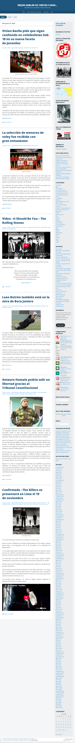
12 (70, 722)
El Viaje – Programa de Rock (63, 208)
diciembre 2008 (59, 691)
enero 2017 (58, 532)
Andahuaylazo (43, 392)
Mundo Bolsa (59, 232)
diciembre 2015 (59, 554)
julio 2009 (58, 679)
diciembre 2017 (59, 514)
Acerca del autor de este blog (34, 12)
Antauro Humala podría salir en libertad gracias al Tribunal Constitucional (26, 384)
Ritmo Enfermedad (60, 295)
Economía (58, 206)
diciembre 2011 (59, 632)
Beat (14, 227)
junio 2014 (58, 583)
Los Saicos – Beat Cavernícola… (65, 374)
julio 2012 (58, 621)
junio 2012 (58, 622)
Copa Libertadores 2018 (62, 191)
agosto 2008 (59, 697)
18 (68, 724)
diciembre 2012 (59, 612)
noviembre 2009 (60, 673)
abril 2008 (58, 704)
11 (68, 722)
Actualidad (15, 47)
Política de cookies (34, 740)
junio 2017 (58, 524)
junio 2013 (58, 603)
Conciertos (29, 504)
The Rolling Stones (11, 228)
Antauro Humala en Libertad (17, 394)
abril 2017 (58, 527)
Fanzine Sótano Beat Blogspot (63, 268)
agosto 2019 (59, 482)
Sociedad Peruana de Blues (62, 301)
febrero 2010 (59, 668)
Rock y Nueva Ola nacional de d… (65, 364)
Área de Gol (59, 249)
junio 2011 (58, 642)
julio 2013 (58, 601)
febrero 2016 (59, 550)
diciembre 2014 (59, 573)
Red (52, 12)
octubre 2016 (59, 537)
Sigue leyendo (7, 118)
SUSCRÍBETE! (60, 310)
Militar (57, 231)
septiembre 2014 (60, 578)
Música (17, 227)
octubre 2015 (59, 557)
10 (65, 722)
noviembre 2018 (60, 496)
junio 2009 (58, 681)
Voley (57, 242)
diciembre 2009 (59, 671)
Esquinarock (59, 267)
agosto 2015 (59, 560)
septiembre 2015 (60, 558)
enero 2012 (58, 630)
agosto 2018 (59, 501)
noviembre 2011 (60, 634)
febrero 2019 (59, 491)
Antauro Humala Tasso (30, 394)
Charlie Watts (44, 227)
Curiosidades (59, 198)
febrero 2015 (59, 570)
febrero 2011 (59, 648)
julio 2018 (58, 503)
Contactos (45, 12)
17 (65, 724)
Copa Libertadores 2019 (62, 193)
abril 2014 (58, 586)
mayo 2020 (58, 473)
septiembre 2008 (60, 696)
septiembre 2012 (60, 617)
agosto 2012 (59, 619)
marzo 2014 (59, 588)
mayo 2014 (58, 585)
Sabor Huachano (60, 296)
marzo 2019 (59, 490)
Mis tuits (58, 34)
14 (59, 724)
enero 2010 (58, 670)
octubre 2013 (59, 596)
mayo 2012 (58, 624)
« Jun (57, 734)
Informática (59, 221)
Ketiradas (58, 281)
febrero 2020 (59, 477)
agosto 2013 (59, 599)
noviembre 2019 (60, 480)
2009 (9, 17)
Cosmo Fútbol (59, 255)
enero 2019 (58, 493)
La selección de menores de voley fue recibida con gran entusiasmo (23, 137)
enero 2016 (58, 552)
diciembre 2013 (59, 593)
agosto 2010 (59, 658)
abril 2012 (58, 625)
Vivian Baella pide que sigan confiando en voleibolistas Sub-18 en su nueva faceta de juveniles (25, 37)
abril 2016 (58, 547)
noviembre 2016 (60, 536)
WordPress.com (60, 304)
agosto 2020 (59, 472)
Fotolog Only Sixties (61, 280)
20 (56, 727)
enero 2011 (58, 650)
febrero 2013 (59, 609)
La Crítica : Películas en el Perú (63, 283)
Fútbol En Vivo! (60, 214)
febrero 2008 (59, 707)
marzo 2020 (59, 475)
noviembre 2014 (60, 575)
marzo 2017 (59, 529)
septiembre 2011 (60, 637)
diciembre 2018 (59, 495)
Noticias (33, 47)
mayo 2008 (58, 702)
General (58, 218)
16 (63, 724)
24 (65, 727)
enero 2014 (58, 591)
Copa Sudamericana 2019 (62, 195)
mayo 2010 (58, 663)
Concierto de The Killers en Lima (18, 504)
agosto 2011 (59, 638)
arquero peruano (8, 307)
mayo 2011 (58, 643)
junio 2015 (58, 563)
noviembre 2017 (60, 516)
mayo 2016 (58, 545)
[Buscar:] (62, 400)
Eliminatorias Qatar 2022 (62, 209)
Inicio (23, 12)
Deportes (21, 47)
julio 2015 (58, 562)
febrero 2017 (59, 531)
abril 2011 (58, 645)
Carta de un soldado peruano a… (65, 384)
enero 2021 (58, 470)
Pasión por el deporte (61, 291)
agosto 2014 (59, 580)
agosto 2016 (59, 540)
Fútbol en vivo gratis (61, 277)
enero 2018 (58, 513)
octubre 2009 (59, 674)
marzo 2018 (59, 509)
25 (68, 727)
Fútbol (25, 306)
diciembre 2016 (59, 534)
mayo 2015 (58, 565)
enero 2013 (58, 611)
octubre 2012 (59, 616)
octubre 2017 (59, 518)
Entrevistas (58, 211)
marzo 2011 (59, 647)
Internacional (30, 306)
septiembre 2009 (60, 676)
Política (35, 392)
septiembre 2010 (60, 657)
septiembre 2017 (60, 519)
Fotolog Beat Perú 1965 (62, 278)
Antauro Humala (6, 394)
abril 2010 (58, 665)
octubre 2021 (59, 469)
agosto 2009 (59, 678)
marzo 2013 (59, 607)
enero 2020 (58, 478)
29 (61, 730)
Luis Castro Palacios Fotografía (63, 285)
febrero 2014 (59, 590)
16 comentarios (7, 479)
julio (15, 17)
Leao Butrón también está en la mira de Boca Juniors (26, 299)
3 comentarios (7, 208)
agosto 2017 (59, 521)
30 (63, 730)
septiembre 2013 (60, 598)
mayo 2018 (58, 506)
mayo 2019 (58, 487)
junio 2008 (58, 701)
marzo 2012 (59, 627)
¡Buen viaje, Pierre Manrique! (63, 437)
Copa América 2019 (60, 190)
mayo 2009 (58, 683)
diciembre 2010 (59, 652)
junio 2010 (58, 661)
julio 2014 (58, 581)
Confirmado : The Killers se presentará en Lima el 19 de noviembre (22, 494)
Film (57, 216)
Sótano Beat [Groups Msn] (62, 299)
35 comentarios (7, 122)
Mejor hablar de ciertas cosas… (37, 5)
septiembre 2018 (60, 500)
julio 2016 (58, 542)
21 (59, 727)
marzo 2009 (59, 686)
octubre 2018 (59, 498)
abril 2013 (58, 606)
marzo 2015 (59, 568)
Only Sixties (59, 290)
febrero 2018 (59, 511)
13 (56, 724)
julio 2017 (58, 523)
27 (56, 730)
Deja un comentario (9, 614)
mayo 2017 (58, 526)
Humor (57, 219)
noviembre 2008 (60, 692)
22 (61, 727)
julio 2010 (58, 660)
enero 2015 (58, 571)
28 (59, 730)
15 (61, 724)
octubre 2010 (59, 655)
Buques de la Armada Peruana (63, 254)
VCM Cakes (58, 303)
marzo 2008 (59, 706)
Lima (57, 227)
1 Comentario (7, 286)
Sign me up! (60, 325)
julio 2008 (58, 699)
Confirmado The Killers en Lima (40, 504)
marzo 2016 (59, 549)
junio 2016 (58, 544)
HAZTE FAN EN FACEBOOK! (60, 24)
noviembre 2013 (60, 594)
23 (63, 727)
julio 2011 (58, 640)
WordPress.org (59, 306)
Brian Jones (37, 227)
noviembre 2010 (60, 653)
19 (70, 724)
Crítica (57, 196)
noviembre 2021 (60, 467)
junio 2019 (58, 485)
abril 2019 (58, 488)
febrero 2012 (59, 629)
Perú (37, 47)
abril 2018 (58, 508)
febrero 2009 (59, 688)
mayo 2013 (58, 604)
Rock (21, 227)
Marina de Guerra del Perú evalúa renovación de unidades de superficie (63, 157)
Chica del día (59, 188)
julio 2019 (58, 483)
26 (70, 727)
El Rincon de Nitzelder (61, 257)
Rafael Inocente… (64, 336)
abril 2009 (58, 684)
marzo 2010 (59, 666)
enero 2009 (58, 689)
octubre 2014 (59, 576)
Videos (24, 227)
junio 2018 (58, 504)
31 (65, 730)
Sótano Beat (59, 298)
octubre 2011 (59, 635)
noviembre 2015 (60, 555)
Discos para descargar (61, 205)
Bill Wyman (31, 227)
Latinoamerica (27, 47)
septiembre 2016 (60, 539)
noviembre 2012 (60, 614)
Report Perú (59, 293)
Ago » (60, 734)
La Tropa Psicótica (60, 224)
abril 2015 (58, 567)
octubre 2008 (59, 694)
